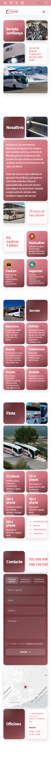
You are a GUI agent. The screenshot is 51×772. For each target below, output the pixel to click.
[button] (25, 687)
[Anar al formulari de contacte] (11, 3)
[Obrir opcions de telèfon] (5, 3)
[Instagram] (22, 3)
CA (46, 3)
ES (39, 3)
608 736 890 (38, 564)
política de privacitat (34, 643)
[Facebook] (17, 3)
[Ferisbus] (12, 11)
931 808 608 (38, 559)
